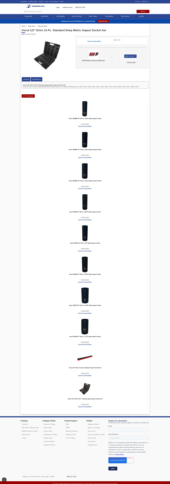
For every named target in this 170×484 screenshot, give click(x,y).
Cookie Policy (92, 441)
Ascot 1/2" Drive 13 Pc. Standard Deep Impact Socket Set (85, 399)
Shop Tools (93, 16)
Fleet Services (26, 434)
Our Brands (24, 1)
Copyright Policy (92, 445)
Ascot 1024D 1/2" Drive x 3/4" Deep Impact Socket (85, 243)
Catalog (41, 1)
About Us (137, 1)
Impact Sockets (42, 26)
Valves (141, 16)
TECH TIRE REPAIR (53, 1)
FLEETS (62, 1)
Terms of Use (91, 431)
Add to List (129, 56)
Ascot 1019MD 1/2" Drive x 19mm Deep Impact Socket (85, 149)
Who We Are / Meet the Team (30, 427)
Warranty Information (72, 431)
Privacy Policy (92, 438)
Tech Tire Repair (70, 438)
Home (23, 26)
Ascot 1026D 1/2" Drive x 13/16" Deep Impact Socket (85, 274)
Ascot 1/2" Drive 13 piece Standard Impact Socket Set (85, 367)
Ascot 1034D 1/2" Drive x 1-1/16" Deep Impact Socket (85, 305)
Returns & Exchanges (94, 427)
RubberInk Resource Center (30, 431)
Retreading (61, 16)
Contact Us (145, 1)
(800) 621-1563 (80, 7)
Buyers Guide (48, 427)
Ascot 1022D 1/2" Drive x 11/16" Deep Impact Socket (85, 212)
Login (58, 7)
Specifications (36, 79)
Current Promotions (49, 441)
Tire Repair (109, 16)
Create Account (67, 7)
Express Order (33, 1)
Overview (26, 79)
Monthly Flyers (48, 438)
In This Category (28, 96)
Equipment (45, 16)
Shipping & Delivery (93, 424)
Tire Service (125, 16)
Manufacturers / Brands (50, 434)
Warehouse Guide (71, 434)
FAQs (67, 424)
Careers (24, 438)
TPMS (46, 1)
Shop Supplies (77, 16)
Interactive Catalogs (49, 424)
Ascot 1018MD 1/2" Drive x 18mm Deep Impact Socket (85, 118)
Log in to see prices (94, 41)
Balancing (28, 16)
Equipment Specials (49, 445)
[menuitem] (28, 16)
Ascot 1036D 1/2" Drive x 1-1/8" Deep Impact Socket (85, 336)
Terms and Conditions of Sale (96, 434)
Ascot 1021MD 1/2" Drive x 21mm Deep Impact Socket (85, 181)
